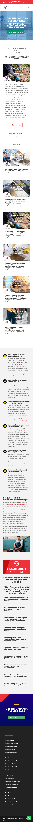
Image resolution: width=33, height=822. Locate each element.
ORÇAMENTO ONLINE (16, 32)
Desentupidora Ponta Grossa (12, 760)
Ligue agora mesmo (16, 569)
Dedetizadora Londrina (10, 752)
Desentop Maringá (9, 740)
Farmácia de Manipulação (11, 784)
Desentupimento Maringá (11, 743)
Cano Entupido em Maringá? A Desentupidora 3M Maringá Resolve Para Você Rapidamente (16, 297)
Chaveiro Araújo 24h (10, 798)
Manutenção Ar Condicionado (12, 781)
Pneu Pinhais (8, 795)
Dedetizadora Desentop (11, 746)
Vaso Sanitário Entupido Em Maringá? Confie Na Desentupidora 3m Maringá (14, 329)
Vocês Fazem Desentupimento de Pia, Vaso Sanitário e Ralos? (16, 169)
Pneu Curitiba (8, 792)
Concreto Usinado (9, 778)
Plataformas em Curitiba (11, 787)
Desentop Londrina (10, 749)
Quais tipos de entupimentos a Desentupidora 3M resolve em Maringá (15, 201)
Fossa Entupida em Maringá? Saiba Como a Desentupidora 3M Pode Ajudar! (16, 57)
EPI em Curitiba (9, 775)
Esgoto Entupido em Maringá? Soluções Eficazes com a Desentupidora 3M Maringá (15, 265)
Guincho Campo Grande (11, 801)
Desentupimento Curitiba (11, 766)
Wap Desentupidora (10, 804)
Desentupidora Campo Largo (12, 757)
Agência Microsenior (12, 820)
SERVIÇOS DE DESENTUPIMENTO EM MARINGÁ (16, 49)
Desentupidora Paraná (10, 769)
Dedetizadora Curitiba (10, 763)
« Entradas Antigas (8, 340)
